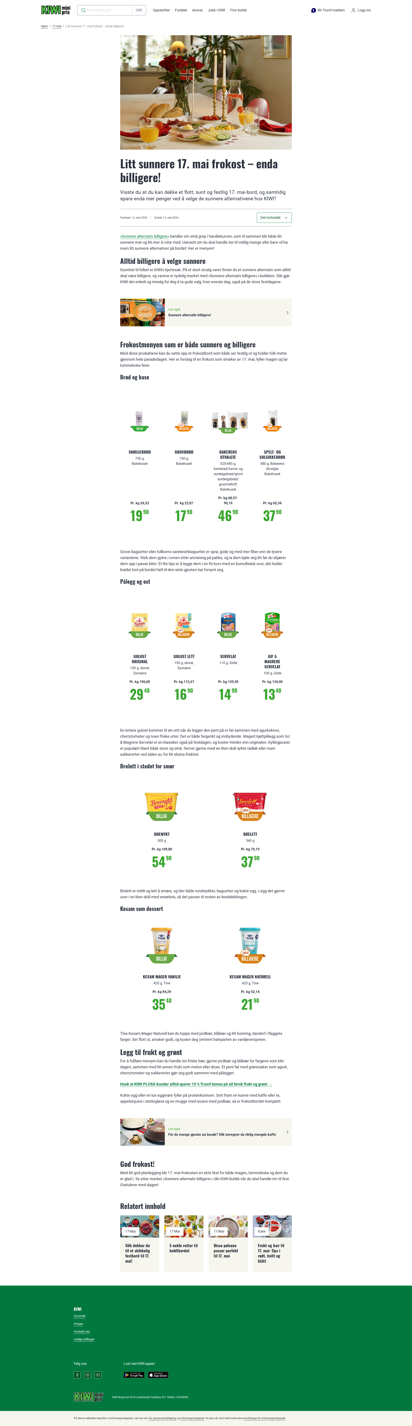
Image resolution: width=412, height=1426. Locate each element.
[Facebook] (77, 1374)
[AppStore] (158, 1374)
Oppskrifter (161, 10)
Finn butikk (238, 10)
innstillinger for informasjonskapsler (264, 1418)
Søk (139, 10)
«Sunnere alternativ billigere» (144, 236)
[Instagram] (87, 1374)
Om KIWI (79, 1316)
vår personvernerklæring (162, 1418)
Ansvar (197, 10)
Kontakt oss (82, 1331)
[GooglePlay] (134, 1374)
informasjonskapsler (192, 1418)
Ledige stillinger (84, 1339)
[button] (274, 218)
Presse (78, 1324)
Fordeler (181, 10)
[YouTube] (97, 1374)
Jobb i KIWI (216, 10)
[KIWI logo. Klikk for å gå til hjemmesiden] (56, 10)
